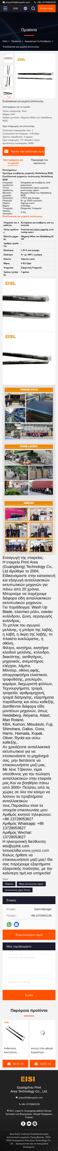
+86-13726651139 (46, 2)
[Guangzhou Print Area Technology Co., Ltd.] (16, 8)
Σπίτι (5, 41)
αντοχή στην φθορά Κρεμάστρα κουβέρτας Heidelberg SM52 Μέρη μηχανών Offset (42, 1050)
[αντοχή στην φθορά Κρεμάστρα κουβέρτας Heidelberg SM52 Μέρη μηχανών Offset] (42, 1032)
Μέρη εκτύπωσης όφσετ (31, 884)
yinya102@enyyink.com (18, 2)
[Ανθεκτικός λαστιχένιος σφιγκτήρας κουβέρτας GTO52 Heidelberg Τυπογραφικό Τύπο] (15, 1032)
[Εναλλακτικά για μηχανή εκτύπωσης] (35, 75)
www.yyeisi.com (35, 850)
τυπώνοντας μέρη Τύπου (17, 890)
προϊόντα (16, 41)
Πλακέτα (9, 884)
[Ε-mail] (16, 924)
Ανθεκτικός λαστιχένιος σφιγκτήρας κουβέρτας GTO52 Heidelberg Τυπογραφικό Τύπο (15, 1050)
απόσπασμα (46, 8)
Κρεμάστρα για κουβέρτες (38, 41)
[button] (9, 97)
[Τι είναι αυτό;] (9, 924)
